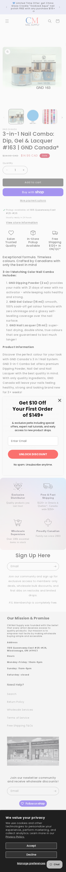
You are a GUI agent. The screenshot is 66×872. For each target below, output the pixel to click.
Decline (31, 854)
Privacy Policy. (15, 836)
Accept (31, 846)
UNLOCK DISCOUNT (33, 454)
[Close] (59, 400)
